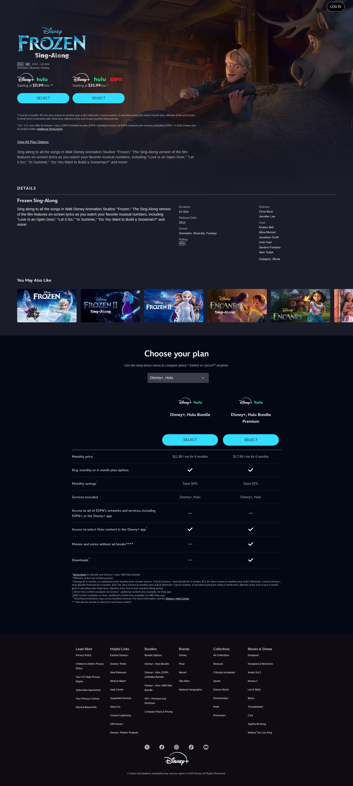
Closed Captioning (120, 715)
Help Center (117, 689)
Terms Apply (79, 574)
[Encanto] (300, 305)
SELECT (43, 98)
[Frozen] (46, 305)
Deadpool (253, 655)
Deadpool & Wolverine (260, 663)
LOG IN (335, 6)
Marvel (183, 672)
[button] (125, 649)
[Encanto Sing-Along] (237, 305)
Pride (216, 706)
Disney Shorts (221, 689)
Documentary (220, 698)
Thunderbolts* (256, 706)
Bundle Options (153, 655)
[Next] (345, 305)
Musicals (218, 663)
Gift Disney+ (117, 724)
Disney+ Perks (118, 663)
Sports (216, 681)
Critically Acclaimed (224, 672)
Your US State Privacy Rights (88, 679)
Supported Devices (120, 698)
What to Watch (118, 681)
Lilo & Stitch (254, 689)
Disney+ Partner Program (124, 732)
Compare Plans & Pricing (159, 711)
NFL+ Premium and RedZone (155, 701)
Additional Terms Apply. (50, 129)
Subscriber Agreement (88, 690)
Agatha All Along (257, 724)
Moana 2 (253, 681)
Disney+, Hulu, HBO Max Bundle (158, 688)
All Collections (221, 655)
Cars (250, 715)
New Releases (118, 672)
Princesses (219, 715)
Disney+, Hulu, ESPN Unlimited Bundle (156, 674)
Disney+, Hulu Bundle (157, 663)
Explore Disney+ (119, 655)
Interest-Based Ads (86, 707)
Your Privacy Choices (87, 698)
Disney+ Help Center (177, 598)
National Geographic (190, 689)
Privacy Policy (83, 655)
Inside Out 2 (254, 672)
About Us (115, 706)
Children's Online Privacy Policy (90, 666)
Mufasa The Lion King (260, 732)
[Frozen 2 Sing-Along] (110, 305)
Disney (183, 655)
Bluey (251, 698)
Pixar (182, 663)
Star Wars (184, 681)
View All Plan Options (33, 142)
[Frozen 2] (173, 305)
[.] (147, 747)
